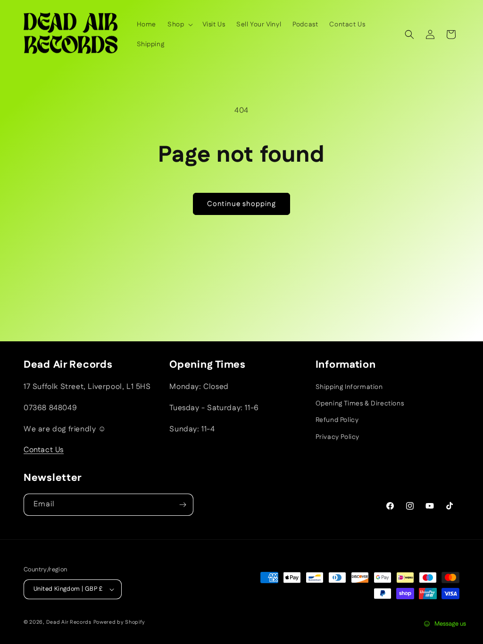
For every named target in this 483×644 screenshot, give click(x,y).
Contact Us (44, 450)
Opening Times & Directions (360, 403)
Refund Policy (337, 420)
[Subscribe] (182, 505)
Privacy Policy (337, 437)
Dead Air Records (69, 622)
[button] (179, 24)
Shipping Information (349, 387)
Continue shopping (241, 204)
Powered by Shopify (119, 622)
